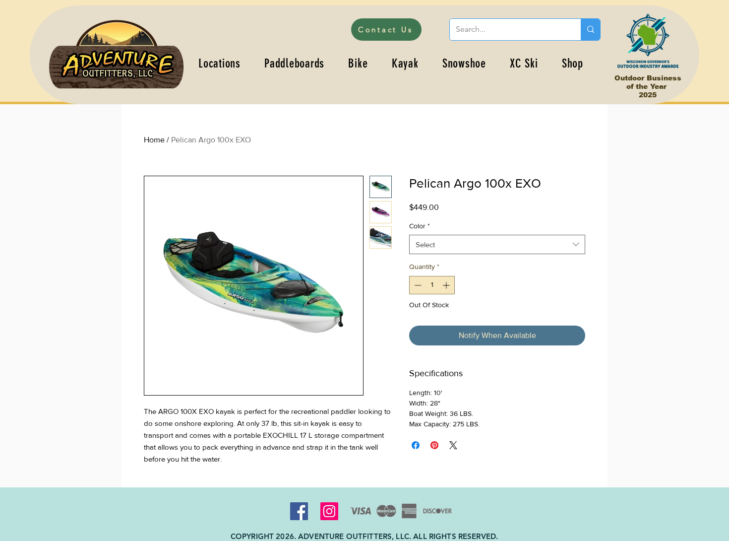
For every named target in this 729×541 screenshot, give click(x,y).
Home (154, 139)
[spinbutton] (432, 285)
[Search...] (590, 29)
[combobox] (497, 244)
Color (419, 226)
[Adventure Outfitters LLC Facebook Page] (299, 511)
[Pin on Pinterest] (434, 445)
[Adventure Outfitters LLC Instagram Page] (329, 511)
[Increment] (447, 285)
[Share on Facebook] (416, 445)
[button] (294, 63)
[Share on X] (453, 445)
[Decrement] (417, 285)
